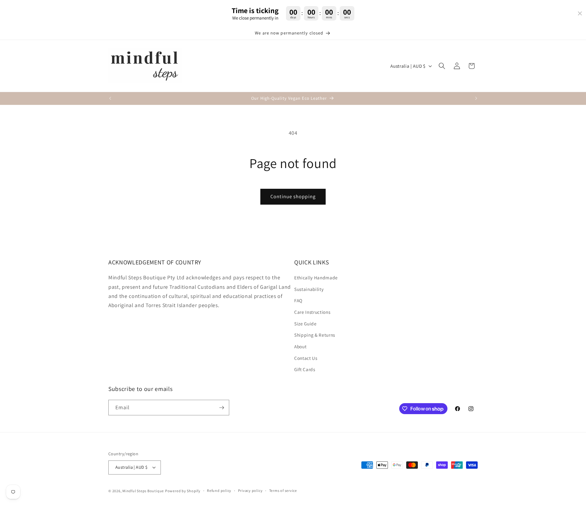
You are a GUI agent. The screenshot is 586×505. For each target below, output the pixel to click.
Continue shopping (293, 196)
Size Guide (305, 324)
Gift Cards (304, 369)
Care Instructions (312, 312)
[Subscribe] (221, 408)
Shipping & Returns (314, 335)
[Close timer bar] (579, 13)
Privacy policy (250, 490)
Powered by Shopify (183, 491)
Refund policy (219, 490)
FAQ (298, 300)
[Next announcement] (476, 98)
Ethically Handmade (316, 277)
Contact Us (305, 358)
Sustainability (309, 289)
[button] (442, 66)
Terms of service (283, 490)
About (300, 346)
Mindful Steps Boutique (143, 491)
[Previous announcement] (110, 98)
